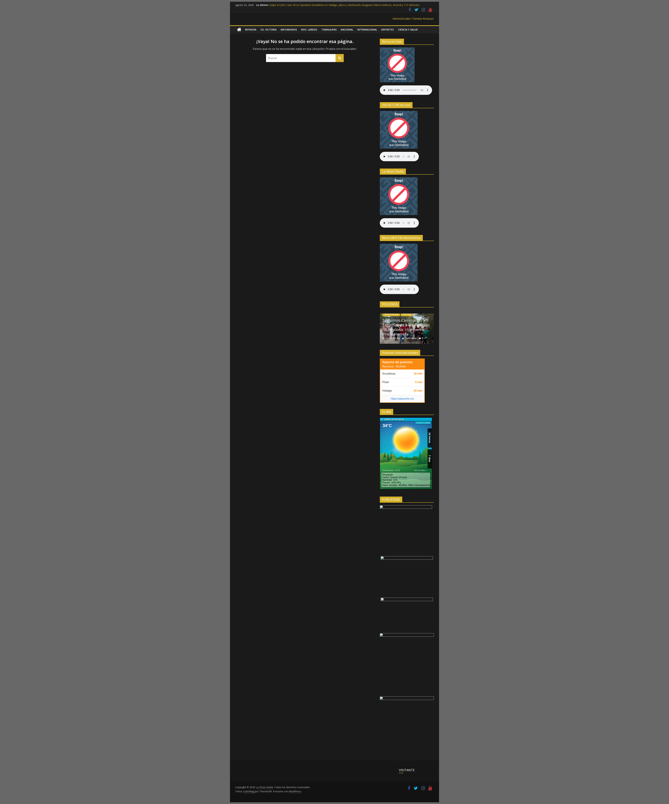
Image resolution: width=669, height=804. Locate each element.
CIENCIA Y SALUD (408, 29)
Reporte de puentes (397, 362)
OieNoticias (411, 338)
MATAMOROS (289, 29)
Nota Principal (391, 314)
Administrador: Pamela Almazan (413, 19)
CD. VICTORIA (268, 29)
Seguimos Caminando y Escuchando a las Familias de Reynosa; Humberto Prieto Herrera (406, 327)
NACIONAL (347, 29)
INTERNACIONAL (367, 29)
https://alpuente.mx (402, 398)
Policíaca (406, 314)
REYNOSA (250, 29)
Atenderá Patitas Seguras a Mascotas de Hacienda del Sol (302, 5)
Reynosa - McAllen (394, 366)
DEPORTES (387, 29)
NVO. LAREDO (309, 29)
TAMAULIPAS (329, 29)
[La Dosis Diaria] (239, 29)
